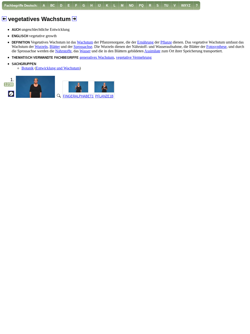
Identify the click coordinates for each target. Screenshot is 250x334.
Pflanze (166, 42)
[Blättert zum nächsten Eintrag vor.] (74, 19)
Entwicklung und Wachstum (58, 68)
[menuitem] (21, 5)
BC (52, 5)
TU (166, 5)
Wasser (85, 51)
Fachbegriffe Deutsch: (20, 5)
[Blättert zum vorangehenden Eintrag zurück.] (4, 19)
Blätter (55, 47)
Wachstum (85, 42)
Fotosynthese (216, 47)
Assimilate (152, 51)
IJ (99, 5)
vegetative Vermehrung (134, 57)
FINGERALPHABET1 (78, 96)
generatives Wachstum (97, 57)
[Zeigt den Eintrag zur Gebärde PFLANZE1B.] (104, 91)
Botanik (27, 68)
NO (131, 5)
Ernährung (145, 42)
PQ (141, 5)
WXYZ (185, 5)
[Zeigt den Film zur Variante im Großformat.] (58, 96)
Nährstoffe (63, 51)
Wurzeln (41, 47)
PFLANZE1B (104, 96)
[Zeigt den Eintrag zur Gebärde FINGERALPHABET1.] (78, 91)
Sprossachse (82, 47)
